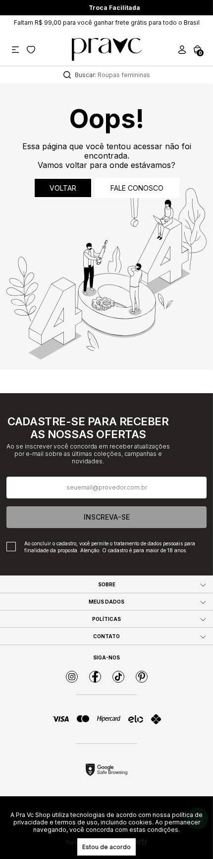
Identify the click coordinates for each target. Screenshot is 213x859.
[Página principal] (107, 49)
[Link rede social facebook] (95, 677)
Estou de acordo (106, 847)
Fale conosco (136, 188)
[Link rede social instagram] (72, 677)
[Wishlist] (31, 49)
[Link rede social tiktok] (118, 677)
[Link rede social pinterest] (142, 677)
